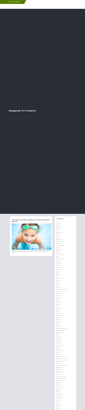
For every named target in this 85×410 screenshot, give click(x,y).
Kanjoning (59, 271)
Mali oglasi (59, 293)
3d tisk (59, 221)
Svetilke (59, 391)
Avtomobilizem (60, 226)
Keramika (59, 280)
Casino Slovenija (60, 239)
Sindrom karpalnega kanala (61, 376)
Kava (58, 276)
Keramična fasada (60, 278)
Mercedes (59, 304)
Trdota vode (59, 406)
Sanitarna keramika (60, 369)
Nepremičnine (59, 321)
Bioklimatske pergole (61, 232)
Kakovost (59, 267)
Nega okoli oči (60, 319)
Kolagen (59, 282)
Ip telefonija (59, 265)
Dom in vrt (59, 247)
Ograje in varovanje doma (61, 330)
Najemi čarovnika (60, 313)
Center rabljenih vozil (61, 241)
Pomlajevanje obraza (61, 345)
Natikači (59, 317)
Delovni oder (59, 243)
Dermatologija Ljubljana (61, 245)
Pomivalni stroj (60, 343)
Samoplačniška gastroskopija (62, 365)
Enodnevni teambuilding (61, 254)
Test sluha (59, 404)
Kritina (58, 284)
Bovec (58, 234)
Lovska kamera (60, 291)
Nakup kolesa (59, 315)
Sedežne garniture (60, 371)
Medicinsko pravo (60, 302)
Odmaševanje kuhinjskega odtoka (62, 328)
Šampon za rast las (60, 367)
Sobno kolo (59, 382)
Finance (59, 256)
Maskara (59, 297)
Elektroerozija (60, 252)
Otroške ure (59, 339)
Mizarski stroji (60, 308)
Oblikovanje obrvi (60, 326)
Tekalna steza (59, 400)
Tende (58, 402)
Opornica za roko (60, 332)
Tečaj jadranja (59, 395)
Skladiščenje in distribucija (61, 378)
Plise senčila (59, 341)
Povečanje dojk (60, 350)
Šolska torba (59, 389)
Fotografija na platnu (61, 258)
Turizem (59, 408)
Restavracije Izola (60, 356)
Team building (60, 393)
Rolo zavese (59, 363)
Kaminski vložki (60, 269)
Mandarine (59, 295)
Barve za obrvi (60, 228)
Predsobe (59, 352)
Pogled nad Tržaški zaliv (14, 1)
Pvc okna (59, 354)
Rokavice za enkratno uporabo (62, 358)
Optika (58, 334)
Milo (58, 306)
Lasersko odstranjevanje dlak (62, 289)
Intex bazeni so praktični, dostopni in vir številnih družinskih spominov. (31, 220)
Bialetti (59, 230)
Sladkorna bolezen (60, 380)
